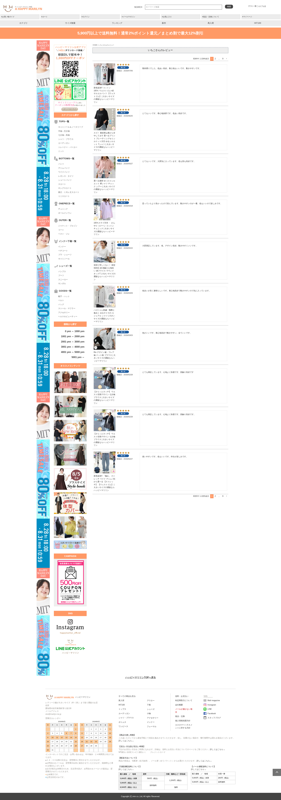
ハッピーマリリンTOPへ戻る (140, 677)
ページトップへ (277, 772)
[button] (226, 59)
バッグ (61, 304)
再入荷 (211, 23)
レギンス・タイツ (65, 176)
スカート (62, 184)
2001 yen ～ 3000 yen (72, 341)
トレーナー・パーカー (67, 147)
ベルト (61, 300)
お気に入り (167, 17)
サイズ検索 (70, 23)
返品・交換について (211, 17)
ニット (61, 151)
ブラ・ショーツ (65, 255)
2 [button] (215, 59)
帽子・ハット (64, 296)
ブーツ (61, 275)
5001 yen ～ (78, 357)
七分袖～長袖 (64, 135)
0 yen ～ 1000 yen (74, 331)
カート (45, 17)
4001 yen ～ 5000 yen (72, 352)
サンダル (62, 283)
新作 (164, 23)
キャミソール (64, 259)
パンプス (62, 271)
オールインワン (65, 213)
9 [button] (222, 59)
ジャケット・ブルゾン (67, 226)
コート (61, 230)
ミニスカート (64, 196)
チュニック (63, 209)
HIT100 (257, 23)
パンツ (61, 164)
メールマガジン (129, 17)
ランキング (117, 23)
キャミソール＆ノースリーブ (70, 127)
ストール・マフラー (66, 308)
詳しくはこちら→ (126, 741)
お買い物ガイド (8, 17)
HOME (95, 45)
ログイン (86, 17)
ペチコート (63, 251)
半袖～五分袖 (64, 131)
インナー (62, 246)
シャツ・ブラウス (65, 139)
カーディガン (64, 143)
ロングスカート (65, 188)
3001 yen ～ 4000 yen (72, 347)
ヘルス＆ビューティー (67, 316)
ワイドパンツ (64, 172)
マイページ (247, 17)
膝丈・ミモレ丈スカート (68, 192)
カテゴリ (23, 23)
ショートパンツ (65, 180)
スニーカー (63, 279)
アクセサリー (64, 312)
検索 (229, 6)
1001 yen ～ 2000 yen (72, 336)
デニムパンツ (64, 168)
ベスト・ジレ (64, 234)
